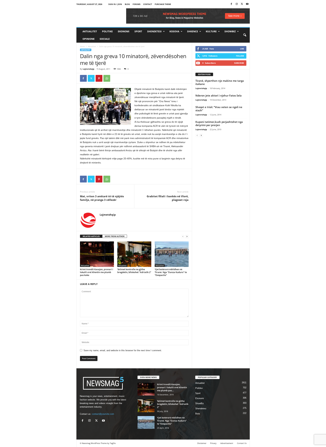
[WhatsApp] (106, 78)
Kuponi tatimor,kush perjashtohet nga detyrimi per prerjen (219, 123)
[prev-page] (183, 236)
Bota (197, 413)
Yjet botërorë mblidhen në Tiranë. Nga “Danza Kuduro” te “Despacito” (171, 272)
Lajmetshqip (88, 69)
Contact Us (242, 443)
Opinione (89, 38)
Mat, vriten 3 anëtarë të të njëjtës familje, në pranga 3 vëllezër (102, 198)
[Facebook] (231, 4)
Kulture (211, 31)
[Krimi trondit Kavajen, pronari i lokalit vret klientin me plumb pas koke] (97, 254)
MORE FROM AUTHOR (114, 236)
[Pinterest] (99, 78)
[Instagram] (237, 4)
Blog (127, 4)
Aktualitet (90, 31)
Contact (147, 4)
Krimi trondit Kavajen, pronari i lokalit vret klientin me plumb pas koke (96, 272)
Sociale (105, 38)
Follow (240, 56)
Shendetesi (154, 31)
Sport (138, 31)
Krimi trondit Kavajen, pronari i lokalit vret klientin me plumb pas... (172, 387)
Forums (136, 4)
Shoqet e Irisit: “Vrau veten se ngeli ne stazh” (218, 108)
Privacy (213, 443)
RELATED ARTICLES (91, 236)
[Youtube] (247, 4)
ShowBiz (230, 31)
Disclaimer (201, 443)
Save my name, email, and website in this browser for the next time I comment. (123, 350)
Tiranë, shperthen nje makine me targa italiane (219, 82)
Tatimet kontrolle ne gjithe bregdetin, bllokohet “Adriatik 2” (134, 271)
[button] (244, 35)
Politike (107, 31)
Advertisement (226, 443)
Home (82, 46)
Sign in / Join (115, 4)
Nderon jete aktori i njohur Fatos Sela (218, 95)
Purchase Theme (163, 4)
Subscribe (239, 63)
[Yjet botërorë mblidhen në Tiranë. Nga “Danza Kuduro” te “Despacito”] (172, 254)
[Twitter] (242, 4)
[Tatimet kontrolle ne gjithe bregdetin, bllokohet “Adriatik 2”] (134, 254)
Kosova (174, 31)
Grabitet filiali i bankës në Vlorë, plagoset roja (167, 198)
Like (242, 48)
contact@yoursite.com (103, 414)
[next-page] (187, 236)
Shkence (192, 31)
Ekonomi (123, 31)
